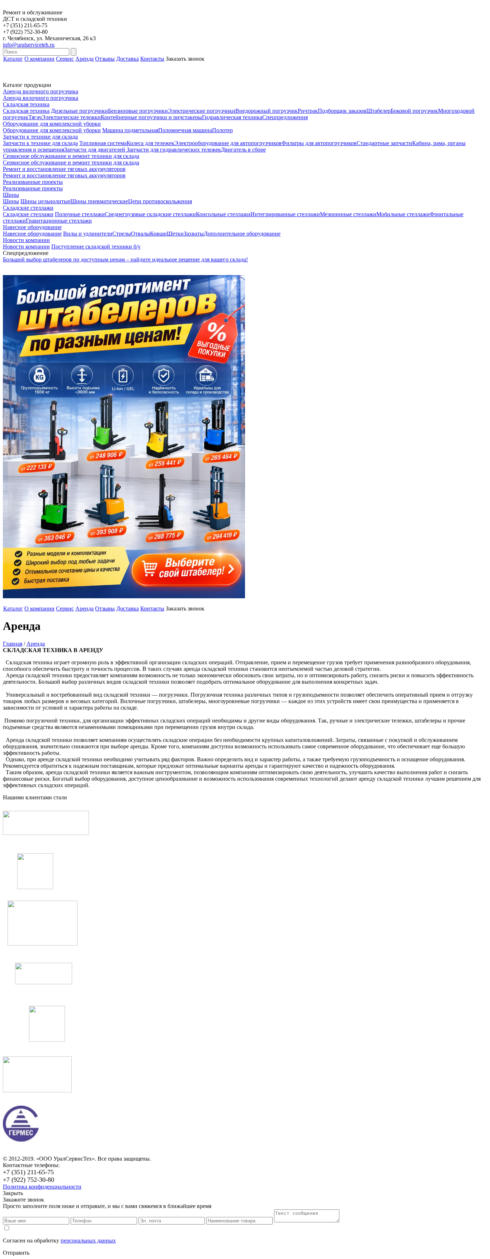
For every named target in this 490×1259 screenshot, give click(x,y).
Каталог (13, 59)
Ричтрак (308, 111)
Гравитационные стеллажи (59, 221)
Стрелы (121, 234)
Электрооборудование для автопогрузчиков (228, 143)
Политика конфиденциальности (42, 1187)
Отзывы (105, 59)
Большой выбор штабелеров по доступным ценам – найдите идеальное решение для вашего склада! (125, 259)
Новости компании (26, 246)
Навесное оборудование (32, 234)
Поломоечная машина (185, 130)
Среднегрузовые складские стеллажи (150, 214)
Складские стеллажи (28, 214)
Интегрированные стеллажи (285, 214)
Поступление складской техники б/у (96, 246)
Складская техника (26, 111)
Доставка (127, 59)
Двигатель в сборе (243, 150)
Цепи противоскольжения (160, 201)
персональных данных (88, 1240)
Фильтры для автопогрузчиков (319, 143)
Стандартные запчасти (384, 143)
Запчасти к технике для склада (40, 143)
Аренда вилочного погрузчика (40, 98)
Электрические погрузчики (201, 111)
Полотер (222, 130)
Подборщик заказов (342, 111)
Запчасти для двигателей (95, 150)
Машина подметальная (130, 130)
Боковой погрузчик (414, 111)
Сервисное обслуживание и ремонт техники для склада (71, 162)
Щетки (175, 234)
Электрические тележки (71, 117)
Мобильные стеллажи (403, 214)
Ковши (158, 234)
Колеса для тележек (150, 143)
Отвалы (140, 234)
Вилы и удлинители (87, 234)
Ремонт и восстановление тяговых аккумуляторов (64, 175)
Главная (12, 644)
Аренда (84, 59)
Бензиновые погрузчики (138, 111)
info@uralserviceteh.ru (29, 45)
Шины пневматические (99, 201)
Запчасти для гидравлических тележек (174, 150)
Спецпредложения (285, 117)
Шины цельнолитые (45, 201)
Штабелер (378, 111)
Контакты (152, 59)
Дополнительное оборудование (242, 234)
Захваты (194, 234)
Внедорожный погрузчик (266, 111)
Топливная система (103, 143)
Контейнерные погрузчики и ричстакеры (151, 117)
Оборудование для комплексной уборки (52, 130)
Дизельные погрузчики (79, 111)
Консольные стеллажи (223, 214)
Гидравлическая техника (232, 117)
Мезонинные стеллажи (348, 214)
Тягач (35, 117)
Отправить (16, 1253)
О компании (39, 59)
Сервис (65, 59)
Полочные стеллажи (80, 214)
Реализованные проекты (33, 188)
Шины (11, 201)
